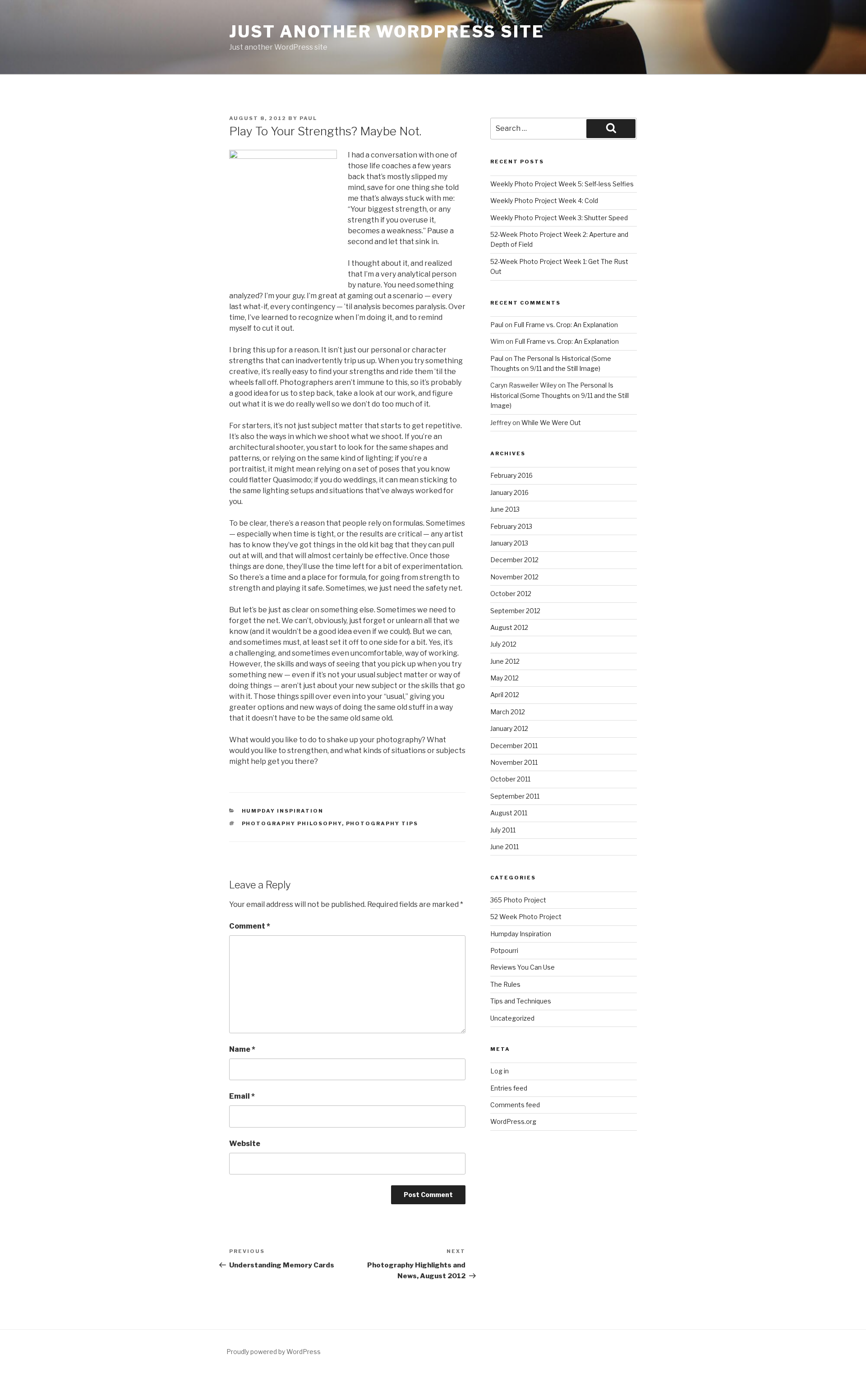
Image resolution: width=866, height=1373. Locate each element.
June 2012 (505, 661)
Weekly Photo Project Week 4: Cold (544, 200)
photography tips (382, 823)
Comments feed (515, 1105)
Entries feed (508, 1088)
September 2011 (514, 796)
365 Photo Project (518, 900)
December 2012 (514, 560)
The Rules (505, 984)
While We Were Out (551, 422)
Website (244, 1143)
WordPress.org (513, 1121)
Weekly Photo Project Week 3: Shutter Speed (559, 218)
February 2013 (511, 526)
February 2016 (511, 475)
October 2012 (510, 593)
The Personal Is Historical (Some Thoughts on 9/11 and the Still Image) (559, 395)
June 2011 (504, 847)
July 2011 (503, 830)
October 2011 (510, 779)
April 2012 (504, 694)
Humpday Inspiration (283, 811)
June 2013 (505, 509)
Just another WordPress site (386, 32)
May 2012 (504, 678)
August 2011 (508, 813)
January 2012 (509, 728)
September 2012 (515, 611)
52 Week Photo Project (526, 916)
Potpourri (504, 950)
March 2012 (507, 712)
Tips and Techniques (520, 1001)
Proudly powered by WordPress (273, 1351)
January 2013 (509, 543)
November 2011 (514, 762)
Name (242, 1049)
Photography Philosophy (292, 823)
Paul (308, 118)
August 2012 (509, 627)
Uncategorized (512, 1018)
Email (242, 1096)
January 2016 (509, 492)
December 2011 (514, 745)
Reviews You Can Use (522, 967)
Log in (499, 1071)
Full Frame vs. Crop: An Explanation (566, 324)
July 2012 (503, 644)
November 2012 (514, 577)
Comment (249, 926)
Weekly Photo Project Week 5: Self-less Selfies (562, 184)
